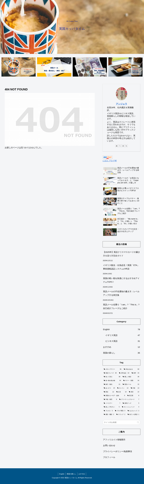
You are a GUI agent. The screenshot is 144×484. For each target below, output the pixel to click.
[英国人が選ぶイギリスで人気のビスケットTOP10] (125, 67)
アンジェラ (121, 104)
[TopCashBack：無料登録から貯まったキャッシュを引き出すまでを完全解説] (90, 67)
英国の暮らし (71, 474)
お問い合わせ (109, 445)
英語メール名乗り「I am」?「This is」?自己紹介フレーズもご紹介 (121, 306)
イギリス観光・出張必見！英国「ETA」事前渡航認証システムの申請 (121, 267)
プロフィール (109, 457)
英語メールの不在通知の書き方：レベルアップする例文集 (121, 293)
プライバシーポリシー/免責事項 (117, 451)
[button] (138, 422)
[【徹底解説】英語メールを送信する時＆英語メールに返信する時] (54, 67)
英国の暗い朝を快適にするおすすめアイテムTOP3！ (121, 280)
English (61, 474)
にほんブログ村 (110, 161)
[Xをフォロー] (119, 145)
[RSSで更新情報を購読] (126, 145)
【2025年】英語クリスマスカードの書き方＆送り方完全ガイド (121, 254)
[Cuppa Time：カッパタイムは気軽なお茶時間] (18, 67)
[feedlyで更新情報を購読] (123, 145)
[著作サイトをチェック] (116, 145)
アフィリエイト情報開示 (114, 439)
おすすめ (82, 474)
